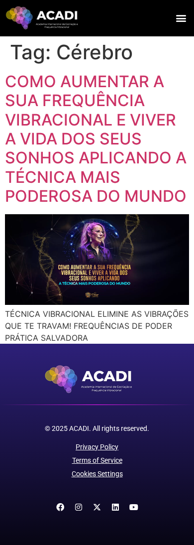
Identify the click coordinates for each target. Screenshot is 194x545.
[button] (181, 18)
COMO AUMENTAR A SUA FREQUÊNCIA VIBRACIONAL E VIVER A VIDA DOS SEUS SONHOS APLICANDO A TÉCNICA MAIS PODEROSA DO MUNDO (96, 139)
